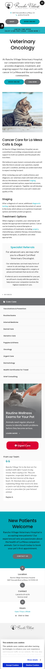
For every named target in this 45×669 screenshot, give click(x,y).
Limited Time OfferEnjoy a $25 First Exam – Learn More (21, 30)
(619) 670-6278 (23, 15)
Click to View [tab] (23, 615)
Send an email (22, 597)
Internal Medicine (10, 322)
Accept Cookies (12, 665)
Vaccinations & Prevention (14, 309)
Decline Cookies (32, 665)
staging (33, 180)
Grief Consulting (10, 376)
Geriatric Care (9, 336)
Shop (12, 22)
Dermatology (9, 363)
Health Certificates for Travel (15, 370)
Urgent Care (8, 356)
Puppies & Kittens (10, 342)
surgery (35, 229)
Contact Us (22, 556)
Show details (32, 660)
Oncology (7, 349)
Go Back (8, 295)
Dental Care (8, 329)
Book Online (29, 22)
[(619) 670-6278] (32, 81)
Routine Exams (9, 315)
